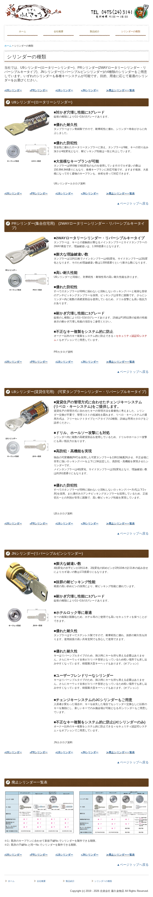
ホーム (22, 31)
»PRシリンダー (39, 90)
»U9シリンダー (13, 90)
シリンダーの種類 (130, 31)
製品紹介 (94, 31)
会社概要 (58, 31)
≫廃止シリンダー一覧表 (120, 90)
